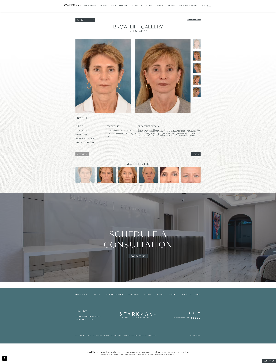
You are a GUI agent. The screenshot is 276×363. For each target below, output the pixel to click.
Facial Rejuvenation (119, 6)
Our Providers (90, 6)
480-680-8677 (170, 354)
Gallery (149, 6)
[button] (4, 358)
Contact (171, 6)
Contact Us (138, 256)
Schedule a (138, 239)
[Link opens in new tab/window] (189, 313)
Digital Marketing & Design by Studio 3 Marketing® (137, 336)
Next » (196, 154)
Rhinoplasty (137, 6)
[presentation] (134, 185)
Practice (103, 6)
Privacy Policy (195, 336)
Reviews (160, 6)
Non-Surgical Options (188, 6)
